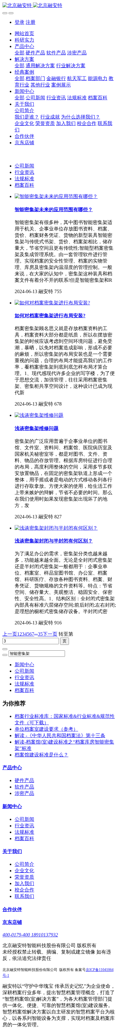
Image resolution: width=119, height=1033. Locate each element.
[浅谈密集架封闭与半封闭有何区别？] (56, 528)
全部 (19, 52)
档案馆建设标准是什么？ (41, 754)
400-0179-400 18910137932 (30, 934)
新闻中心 (24, 664)
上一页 (9, 634)
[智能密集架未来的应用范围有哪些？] (56, 196)
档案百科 (24, 185)
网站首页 (24, 33)
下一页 (50, 634)
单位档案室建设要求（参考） (46, 729)
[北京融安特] (59, 5)
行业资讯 (24, 172)
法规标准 (24, 178)
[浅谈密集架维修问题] (39, 415)
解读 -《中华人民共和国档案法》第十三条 (60, 735)
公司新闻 (24, 165)
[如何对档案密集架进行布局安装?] (52, 302)
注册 (30, 22)
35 (40, 634)
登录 (19, 22)
